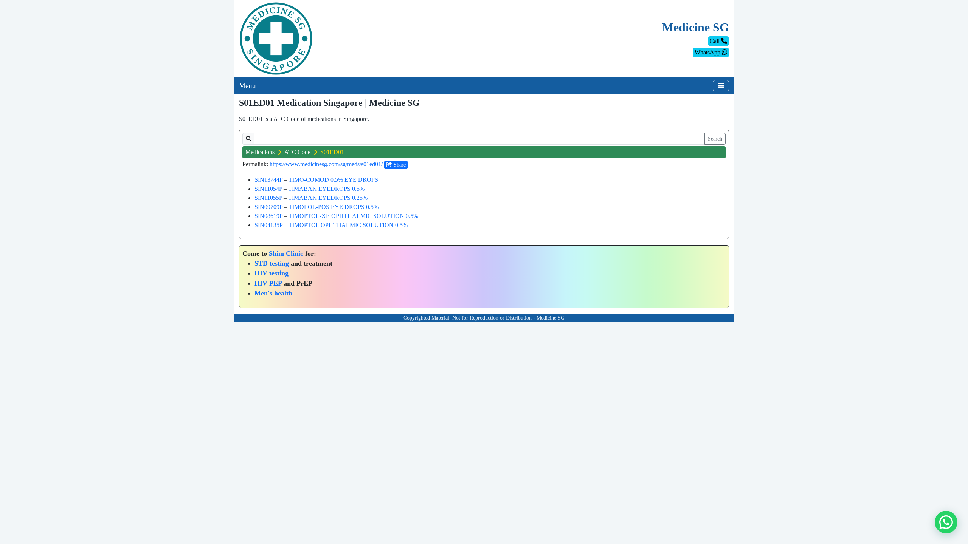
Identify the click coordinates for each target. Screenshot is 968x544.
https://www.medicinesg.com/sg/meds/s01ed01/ (326, 164)
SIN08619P (268, 216)
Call (715, 41)
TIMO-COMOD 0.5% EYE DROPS (333, 179)
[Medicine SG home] (276, 38)
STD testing (271, 263)
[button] (946, 522)
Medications (260, 152)
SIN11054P (268, 188)
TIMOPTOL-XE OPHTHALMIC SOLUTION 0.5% (353, 216)
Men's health (273, 293)
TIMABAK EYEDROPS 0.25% (328, 198)
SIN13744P (268, 179)
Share (399, 165)
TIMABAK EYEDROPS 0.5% (326, 188)
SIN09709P (268, 207)
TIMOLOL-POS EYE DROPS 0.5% (334, 207)
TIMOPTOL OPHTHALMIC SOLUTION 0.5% (348, 225)
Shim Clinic (286, 253)
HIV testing (271, 273)
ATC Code (297, 152)
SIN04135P (268, 225)
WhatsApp (708, 52)
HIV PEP (268, 283)
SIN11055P (268, 198)
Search (715, 139)
